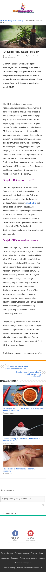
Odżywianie (12, 21)
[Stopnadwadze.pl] (23, 8)
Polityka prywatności (22, 553)
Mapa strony (5, 558)
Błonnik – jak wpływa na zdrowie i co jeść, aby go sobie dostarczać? (28, 373)
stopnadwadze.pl (10, 56)
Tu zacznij (14, 558)
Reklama (34, 553)
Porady (20, 21)
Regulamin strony (7, 553)
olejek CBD (31, 203)
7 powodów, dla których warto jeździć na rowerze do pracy (16, 367)
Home (4, 21)
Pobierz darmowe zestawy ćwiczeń (32, 558)
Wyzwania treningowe (23, 563)
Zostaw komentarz (34, 56)
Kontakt (41, 553)
